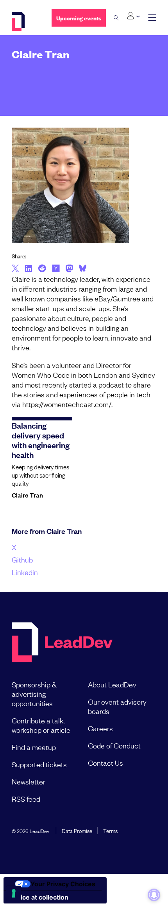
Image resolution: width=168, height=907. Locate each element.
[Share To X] (15, 269)
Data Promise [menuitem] (77, 830)
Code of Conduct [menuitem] (114, 745)
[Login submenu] (133, 16)
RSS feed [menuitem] (26, 798)
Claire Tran (27, 494)
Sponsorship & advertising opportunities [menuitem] (34, 694)
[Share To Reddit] (42, 269)
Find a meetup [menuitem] (34, 747)
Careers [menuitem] (100, 728)
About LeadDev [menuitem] (112, 684)
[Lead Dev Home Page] (62, 643)
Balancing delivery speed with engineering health (41, 440)
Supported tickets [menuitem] (39, 764)
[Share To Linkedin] (28, 269)
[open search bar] (116, 17)
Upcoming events (78, 18)
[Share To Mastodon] (69, 269)
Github (22, 559)
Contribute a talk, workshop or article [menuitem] (41, 725)
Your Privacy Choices (62, 884)
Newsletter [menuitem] (28, 781)
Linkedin (25, 572)
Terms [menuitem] (110, 830)
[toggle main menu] (152, 17)
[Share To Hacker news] (56, 269)
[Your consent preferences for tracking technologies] (13, 893)
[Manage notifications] (154, 895)
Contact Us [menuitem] (105, 762)
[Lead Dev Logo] (26, 21)
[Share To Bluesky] (82, 269)
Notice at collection (39, 897)
